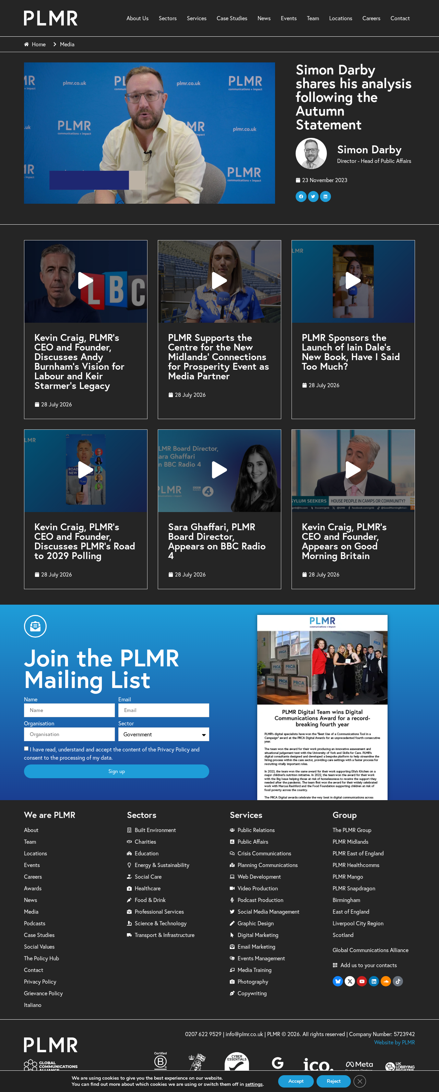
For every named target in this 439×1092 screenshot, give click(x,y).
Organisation (39, 724)
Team (313, 18)
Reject (334, 1081)
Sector (126, 724)
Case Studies (232, 18)
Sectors (168, 18)
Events (289, 18)
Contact (400, 18)
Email (124, 700)
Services (196, 18)
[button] (301, 196)
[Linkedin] (374, 981)
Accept (296, 1081)
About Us (138, 18)
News (264, 18)
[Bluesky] (338, 981)
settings (254, 1084)
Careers (371, 18)
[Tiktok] (398, 981)
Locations (340, 18)
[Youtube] (362, 981)
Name (30, 700)
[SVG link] (51, 18)
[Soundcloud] (386, 981)
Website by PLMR (394, 1042)
